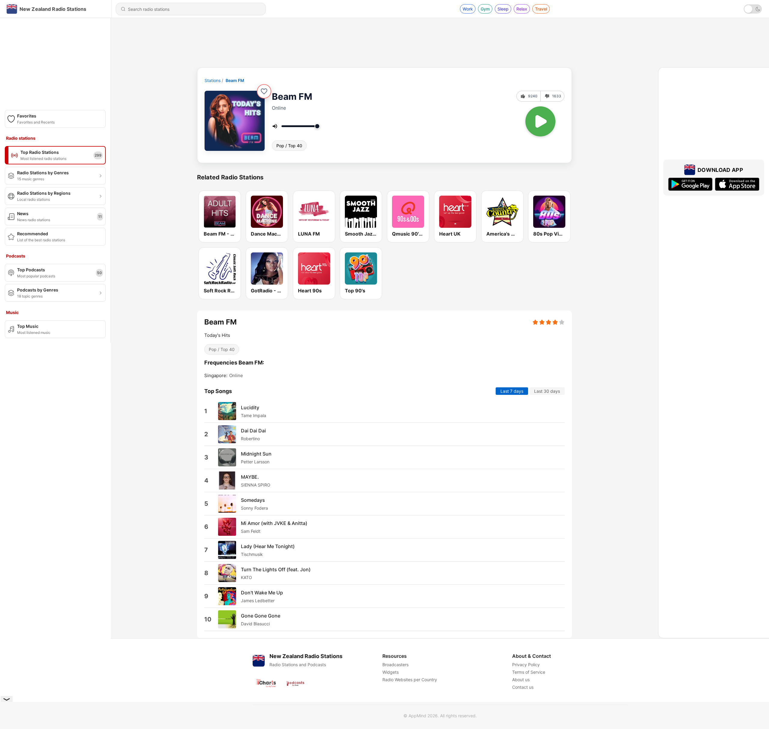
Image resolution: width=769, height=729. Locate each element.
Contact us (522, 687)
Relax (521, 8)
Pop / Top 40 (289, 145)
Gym (485, 8)
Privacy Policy (526, 664)
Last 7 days (511, 391)
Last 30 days (547, 391)
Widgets (390, 672)
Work (468, 8)
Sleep (503, 8)
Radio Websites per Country (409, 679)
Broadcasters (395, 664)
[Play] (540, 121)
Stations (212, 80)
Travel (541, 8)
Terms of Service (528, 672)
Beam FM (235, 80)
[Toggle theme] (753, 9)
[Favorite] (264, 91)
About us (521, 679)
